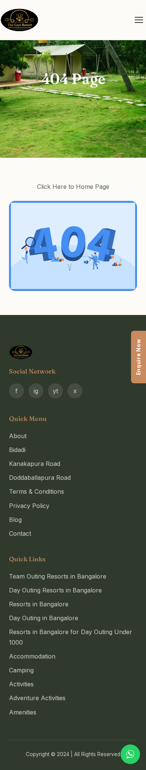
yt (55, 391)
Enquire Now (139, 357)
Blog (15, 519)
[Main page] (73, 246)
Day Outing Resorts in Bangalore (55, 590)
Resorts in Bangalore (39, 604)
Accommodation (32, 656)
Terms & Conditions (36, 491)
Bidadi (17, 450)
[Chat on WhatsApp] (130, 754)
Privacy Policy (29, 505)
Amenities (22, 712)
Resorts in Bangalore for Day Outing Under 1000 (70, 637)
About (18, 436)
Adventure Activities (37, 698)
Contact (20, 533)
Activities (21, 684)
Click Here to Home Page (73, 186)
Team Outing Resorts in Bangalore (57, 576)
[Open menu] (139, 20)
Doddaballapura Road (40, 477)
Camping (21, 670)
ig (36, 391)
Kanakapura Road (34, 463)
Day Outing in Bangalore (43, 618)
